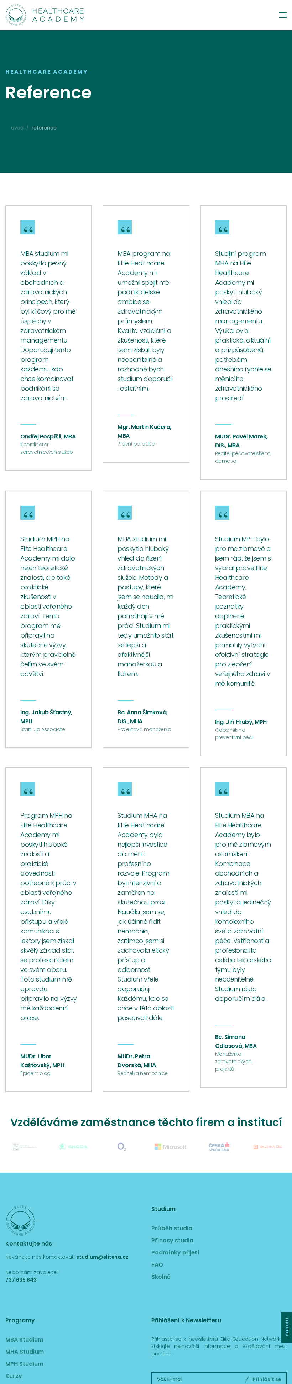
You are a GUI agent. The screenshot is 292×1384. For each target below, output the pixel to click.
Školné (161, 1277)
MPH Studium (24, 1364)
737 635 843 (21, 1279)
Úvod (17, 127)
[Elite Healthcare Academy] (44, 15)
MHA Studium (24, 1352)
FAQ (157, 1265)
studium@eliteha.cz (102, 1257)
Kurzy (13, 1376)
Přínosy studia (172, 1240)
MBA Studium (24, 1339)
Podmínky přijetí (175, 1252)
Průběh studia (171, 1228)
